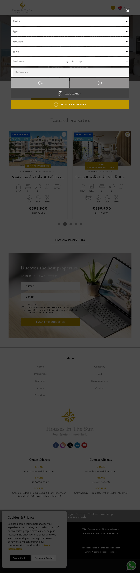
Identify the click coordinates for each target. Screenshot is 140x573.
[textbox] (71, 21)
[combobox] (70, 21)
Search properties (73, 104)
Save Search (73, 93)
